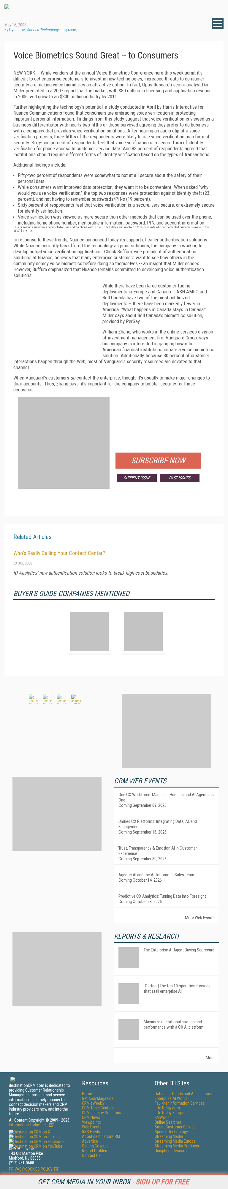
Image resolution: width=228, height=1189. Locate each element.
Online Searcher (168, 1122)
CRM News (91, 1117)
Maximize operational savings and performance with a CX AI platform (173, 1024)
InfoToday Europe (169, 1112)
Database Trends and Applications (183, 1093)
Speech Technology (171, 1131)
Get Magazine (97, 1098)
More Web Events (200, 917)
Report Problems (96, 1150)
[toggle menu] (218, 23)
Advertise (90, 1141)
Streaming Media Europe (175, 1141)
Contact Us (91, 1155)
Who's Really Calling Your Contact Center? (59, 553)
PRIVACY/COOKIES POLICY (31, 1169)
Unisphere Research (172, 1150)
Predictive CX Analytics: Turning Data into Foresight (162, 896)
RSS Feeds (91, 1131)
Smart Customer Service (175, 1127)
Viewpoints (91, 1122)
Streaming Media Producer (177, 1146)
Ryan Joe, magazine (42, 29)
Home (87, 1093)
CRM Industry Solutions (101, 1112)
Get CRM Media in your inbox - (113, 1182)
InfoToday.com (167, 1108)
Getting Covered (95, 1146)
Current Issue (137, 477)
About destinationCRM (101, 1136)
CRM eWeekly (93, 1103)
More (210, 1057)
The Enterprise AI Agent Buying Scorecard (179, 950)
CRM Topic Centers (98, 1108)
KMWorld (162, 1117)
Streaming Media (169, 1136)
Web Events (92, 1127)
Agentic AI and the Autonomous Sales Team (156, 874)
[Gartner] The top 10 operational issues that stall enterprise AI (177, 988)
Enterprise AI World (171, 1098)
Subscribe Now (158, 460)
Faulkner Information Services (180, 1103)
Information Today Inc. (28, 1124)
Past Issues (179, 477)
